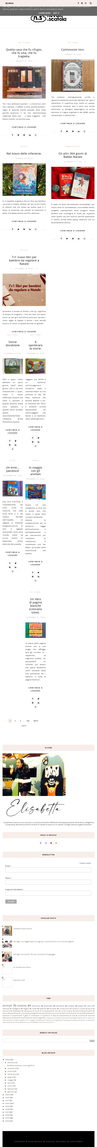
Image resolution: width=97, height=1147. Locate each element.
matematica (64, 1015)
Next (36, 721)
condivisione (64, 1009)
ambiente (89, 1013)
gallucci (23, 1020)
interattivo (35, 1015)
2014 (7, 1121)
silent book (65, 1013)
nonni (56, 1013)
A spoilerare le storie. (35, 345)
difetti (58, 1018)
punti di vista (77, 1013)
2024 (7, 1060)
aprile (10, 1083)
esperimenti (17, 1015)
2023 (7, 1095)
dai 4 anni (35, 592)
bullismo (6, 1015)
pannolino (88, 1011)
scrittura (81, 1015)
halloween (17, 1011)
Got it (56, 13)
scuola (53, 1008)
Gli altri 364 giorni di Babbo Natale (73, 155)
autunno (51, 1022)
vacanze (90, 1020)
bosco (24, 146)
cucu (27, 1022)
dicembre (11, 1063)
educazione (7, 1018)
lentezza (40, 1020)
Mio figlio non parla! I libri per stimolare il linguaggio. (34, 954)
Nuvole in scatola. (44, 1141)
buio (13, 1022)
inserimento (25, 1018)
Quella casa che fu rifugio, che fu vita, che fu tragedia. (24, 53)
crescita (23, 1013)
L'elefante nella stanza (22, 929)
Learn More (45, 13)
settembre (12, 1074)
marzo (10, 1086)
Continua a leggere (24, 127)
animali (36, 460)
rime (34, 1008)
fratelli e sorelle (78, 1009)
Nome (8, 878)
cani (89, 1006)
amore (5, 1013)
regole (40, 1018)
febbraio (11, 1089)
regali (26, 1008)
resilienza (75, 1020)
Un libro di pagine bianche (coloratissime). (35, 605)
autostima (14, 1013)
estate (16, 1020)
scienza (22, 1005)
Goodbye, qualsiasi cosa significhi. (21, 1065)
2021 (7, 1100)
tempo (82, 1020)
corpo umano (66, 1011)
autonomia (6, 1022)
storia (90, 1015)
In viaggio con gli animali (35, 470)
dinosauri (65, 1018)
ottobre (10, 1071)
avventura (28, 1011)
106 (27, 721)
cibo (56, 1011)
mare (54, 1015)
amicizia (36, 1006)
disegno (16, 1008)
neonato (67, 1020)
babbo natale (73, 146)
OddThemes (76, 1141)
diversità (48, 1006)
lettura (78, 1011)
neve (34, 1018)
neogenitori (57, 1020)
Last (24, 726)
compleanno (49, 1018)
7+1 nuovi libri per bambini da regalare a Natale (24, 260)
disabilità (34, 1022)
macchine (42, 1022)
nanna (6, 1008)
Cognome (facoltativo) (14, 889)
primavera (82, 1018)
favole (16, 1018)
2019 (7, 1106)
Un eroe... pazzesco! (12, 469)
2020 (7, 1103)
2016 (7, 1115)
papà (80, 1006)
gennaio (10, 1092)
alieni (13, 460)
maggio (10, 1080)
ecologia (32, 1013)
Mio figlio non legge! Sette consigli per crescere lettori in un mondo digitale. (43, 942)
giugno (10, 1077)
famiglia (74, 1018)
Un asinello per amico (22, 967)
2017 (7, 1112)
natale (24, 250)
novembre (11, 1068)
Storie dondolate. (13, 345)
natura (43, 1008)
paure (90, 1009)
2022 (7, 1098)
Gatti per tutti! (19, 980)
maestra (48, 1020)
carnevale (20, 1022)
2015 (7, 1118)
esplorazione (7, 1020)
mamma (41, 1013)
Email (8, 866)
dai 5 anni (35, 335)
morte (36, 1011)
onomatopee (47, 1011)
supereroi (46, 1015)
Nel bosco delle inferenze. (24, 153)
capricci (90, 1018)
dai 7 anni (73, 42)
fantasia (60, 1006)
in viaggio (31, 1020)
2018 (7, 1109)
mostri (49, 1013)
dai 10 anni (24, 42)
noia (73, 1015)
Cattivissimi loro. (72, 49)
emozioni (6, 1011)
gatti (26, 1015)
